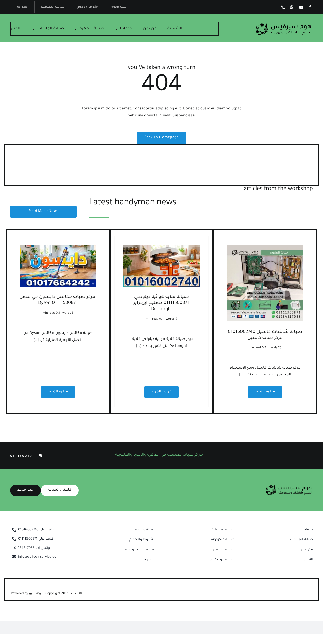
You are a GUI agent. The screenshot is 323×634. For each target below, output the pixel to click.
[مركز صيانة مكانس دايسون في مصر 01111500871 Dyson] (58, 248)
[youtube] (301, 7)
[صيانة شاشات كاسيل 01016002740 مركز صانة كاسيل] (265, 248)
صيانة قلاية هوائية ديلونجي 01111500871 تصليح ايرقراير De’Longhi (161, 303)
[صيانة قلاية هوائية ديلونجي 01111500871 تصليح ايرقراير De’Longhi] (161, 248)
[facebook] (310, 7)
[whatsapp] (292, 7)
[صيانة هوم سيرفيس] (284, 24)
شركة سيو (37, 593)
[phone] (283, 7)
